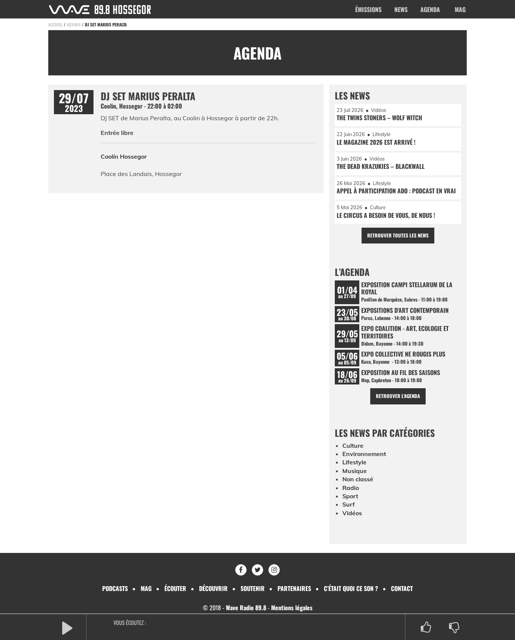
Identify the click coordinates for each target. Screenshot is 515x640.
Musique (354, 471)
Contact (402, 588)
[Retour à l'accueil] (100, 9)
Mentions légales (292, 607)
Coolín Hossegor (124, 156)
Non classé (357, 479)
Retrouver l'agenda (398, 396)
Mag (460, 9)
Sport (350, 496)
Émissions (368, 9)
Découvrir (213, 588)
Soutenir (253, 588)
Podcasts (115, 588)
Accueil (55, 24)
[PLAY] (67, 627)
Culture (352, 445)
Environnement (364, 454)
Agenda (430, 9)
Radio (350, 487)
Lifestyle (354, 462)
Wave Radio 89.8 (246, 607)
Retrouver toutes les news (398, 235)
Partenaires (294, 588)
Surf (348, 504)
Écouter (175, 588)
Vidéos (352, 513)
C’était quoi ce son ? (351, 588)
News (401, 9)
